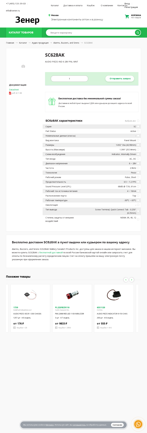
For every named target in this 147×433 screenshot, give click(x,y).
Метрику (50, 424)
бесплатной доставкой (51, 252)
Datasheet (15, 91)
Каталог (55, 5)
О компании (107, 5)
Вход (127, 3)
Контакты (122, 5)
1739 (15, 307)
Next (131, 280)
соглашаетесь (79, 424)
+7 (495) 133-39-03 (16, 3)
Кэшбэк (91, 5)
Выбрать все (130, 121)
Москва (55, 15)
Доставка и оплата (72, 5)
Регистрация (131, 7)
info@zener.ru (13, 10)
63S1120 (101, 307)
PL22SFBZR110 (62, 307)
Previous (126, 280)
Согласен (117, 424)
